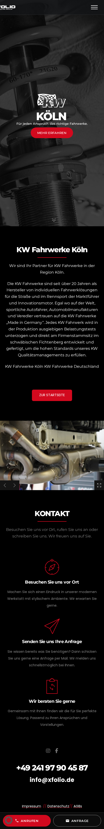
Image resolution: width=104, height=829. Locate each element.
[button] (8, 820)
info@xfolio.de (52, 780)
